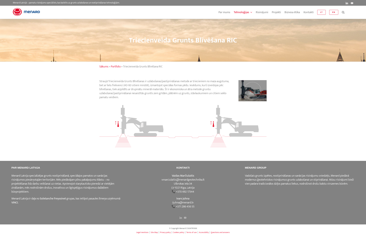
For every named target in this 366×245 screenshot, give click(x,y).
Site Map (154, 232)
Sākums (103, 66)
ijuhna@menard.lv (183, 202)
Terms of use (191, 232)
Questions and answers (220, 232)
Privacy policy (165, 232)
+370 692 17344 (185, 191)
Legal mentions (142, 232)
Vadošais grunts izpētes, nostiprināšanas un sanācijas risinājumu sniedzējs (287, 175)
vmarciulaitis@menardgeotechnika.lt (183, 179)
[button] (343, 12)
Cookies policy (178, 232)
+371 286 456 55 (185, 206)
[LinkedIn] (181, 218)
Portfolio (116, 66)
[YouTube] (185, 218)
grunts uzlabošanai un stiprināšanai (308, 179)
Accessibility (204, 232)
